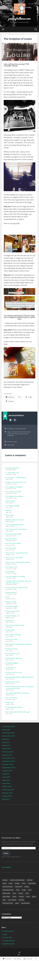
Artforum (29, 880)
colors (24, 883)
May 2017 (6, 742)
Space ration (10, 515)
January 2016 (7, 793)
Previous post (12, 442)
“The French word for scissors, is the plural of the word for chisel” (19, 687)
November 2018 (9, 736)
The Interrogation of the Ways (15, 576)
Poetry (14, 896)
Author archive (10, 420)
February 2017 (8, 752)
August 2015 (7, 796)
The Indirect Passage (12, 506)
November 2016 (9, 761)
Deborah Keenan (8, 886)
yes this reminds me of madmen (17, 434)
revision (21, 896)
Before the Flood (11, 539)
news (27, 893)
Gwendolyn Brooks (8, 890)
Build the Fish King (12, 649)
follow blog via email (11, 838)
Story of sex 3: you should (14, 557)
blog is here (10, 702)
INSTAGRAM (6, 867)
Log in (5, 934)
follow (6, 853)
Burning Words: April (12, 468)
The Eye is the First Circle (14, 672)
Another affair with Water (14, 658)
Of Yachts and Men (12, 606)
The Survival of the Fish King (15, 625)
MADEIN (8, 510)
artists (4, 883)
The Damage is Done (13, 653)
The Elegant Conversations (14, 496)
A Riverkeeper (10, 572)
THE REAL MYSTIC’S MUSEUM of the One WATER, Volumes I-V (18, 582)
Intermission (10, 621)
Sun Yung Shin (12, 900)
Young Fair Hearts (11, 639)
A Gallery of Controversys (16, 429)
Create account (8, 931)
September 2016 (9, 768)
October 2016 (8, 764)
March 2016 (7, 786)
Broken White (10, 630)
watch (17, 903)
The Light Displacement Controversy (17, 693)
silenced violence (11, 592)
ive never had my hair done (20, 432)
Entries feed (7, 937)
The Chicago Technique (13, 635)
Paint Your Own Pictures (13, 543)
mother (21, 893)
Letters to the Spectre (13, 611)
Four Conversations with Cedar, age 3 (18, 712)
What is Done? (10, 501)
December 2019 (9, 733)
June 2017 (6, 739)
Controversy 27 (11, 668)
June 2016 (6, 777)
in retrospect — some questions (16, 477)
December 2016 (9, 758)
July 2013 (6, 799)
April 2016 (6, 783)
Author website (15, 420)
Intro (29, 890)
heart (17, 890)
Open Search (35, 30)
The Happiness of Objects (14, 487)
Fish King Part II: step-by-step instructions (19, 644)
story (4, 900)
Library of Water (11, 602)
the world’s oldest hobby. (14, 534)
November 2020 (9, 726)
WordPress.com (8, 944)
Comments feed (9, 941)
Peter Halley (6, 896)
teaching (21, 900)
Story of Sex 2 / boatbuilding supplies (18, 562)
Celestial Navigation (12, 663)
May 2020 (6, 730)
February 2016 (8, 790)
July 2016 (6, 774)
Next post (10, 445)
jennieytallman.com (19, 18)
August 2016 (7, 771)
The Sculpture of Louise (18, 38)
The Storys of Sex (11, 567)
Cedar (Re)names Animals (14, 707)
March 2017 (7, 749)
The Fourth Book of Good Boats (16, 529)
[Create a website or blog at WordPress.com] (19, 952)
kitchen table (6, 893)
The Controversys (11, 698)
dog (8, 432)
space (34, 896)
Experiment (18, 886)
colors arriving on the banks (15, 525)
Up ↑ (19, 955)
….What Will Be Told (12, 473)
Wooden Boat (25, 903)
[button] (13, 244)
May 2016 (6, 780)
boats (10, 883)
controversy (31, 883)
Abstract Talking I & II (12, 616)
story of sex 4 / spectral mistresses (17, 553)
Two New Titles (11, 548)
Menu (3, 29)
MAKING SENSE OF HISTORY (15, 520)
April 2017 (6, 745)
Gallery (27, 886)
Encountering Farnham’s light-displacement (19, 677)
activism (5, 880)
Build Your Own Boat (12, 682)
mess (9, 434)
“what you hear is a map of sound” (17, 588)
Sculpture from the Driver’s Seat (16, 482)
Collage (17, 883)
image (24, 890)
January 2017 (7, 755)
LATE (7, 597)
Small (27, 896)
